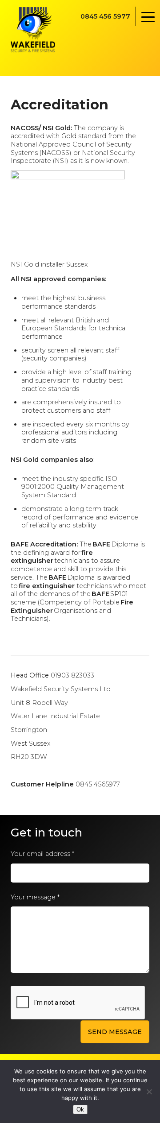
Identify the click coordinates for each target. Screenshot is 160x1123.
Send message (115, 1032)
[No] (148, 1091)
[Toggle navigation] (148, 16)
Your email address (42, 854)
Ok (80, 1109)
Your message (35, 897)
